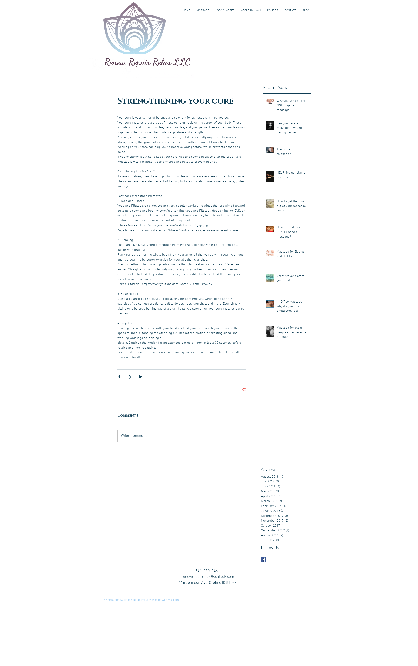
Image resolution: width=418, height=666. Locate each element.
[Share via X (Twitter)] (130, 377)
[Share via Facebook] (119, 377)
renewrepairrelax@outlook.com (208, 577)
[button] (202, 11)
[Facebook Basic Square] (263, 559)
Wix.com (173, 600)
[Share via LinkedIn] (141, 377)
